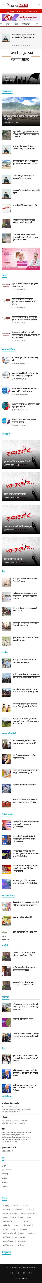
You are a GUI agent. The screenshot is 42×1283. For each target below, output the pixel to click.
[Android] (29, 1273)
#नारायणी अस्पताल (8, 1241)
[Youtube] (24, 1273)
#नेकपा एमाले (27, 1225)
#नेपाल (14, 1217)
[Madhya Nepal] (21, 17)
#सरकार (30, 24)
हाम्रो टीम (5, 1186)
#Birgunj (6, 1205)
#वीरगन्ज (16, 1225)
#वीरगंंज (5, 1229)
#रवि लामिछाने (12, 24)
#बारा (22, 24)
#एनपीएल (31, 1233)
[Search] (39, 4)
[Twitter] (18, 1273)
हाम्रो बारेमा (5, 1178)
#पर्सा (21, 1217)
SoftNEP (24, 1278)
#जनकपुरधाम (22, 1241)
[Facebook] (12, 1273)
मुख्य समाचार (6, 1169)
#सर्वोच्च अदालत (20, 1237)
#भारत (29, 1217)
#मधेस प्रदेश (6, 1225)
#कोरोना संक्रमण (8, 1245)
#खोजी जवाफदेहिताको (9, 1233)
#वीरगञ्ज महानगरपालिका (28, 1213)
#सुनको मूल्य (20, 1245)
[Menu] (4, 5)
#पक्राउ (14, 1229)
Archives (5, 1182)
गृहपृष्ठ (4, 1165)
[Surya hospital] (21, 259)
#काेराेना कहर (7, 1237)
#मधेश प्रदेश (24, 1205)
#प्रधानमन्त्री (23, 1229)
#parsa (15, 1205)
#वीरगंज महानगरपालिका (10, 1213)
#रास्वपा (5, 1217)
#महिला (22, 1233)
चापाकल (5, 1174)
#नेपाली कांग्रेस (19, 1209)
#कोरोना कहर (7, 1209)
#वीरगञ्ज (29, 1209)
